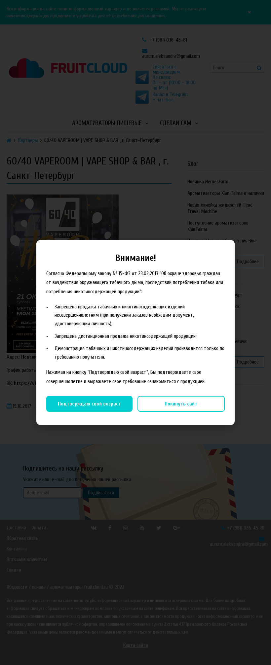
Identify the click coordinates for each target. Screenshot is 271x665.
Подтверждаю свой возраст (89, 404)
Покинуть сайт (181, 404)
